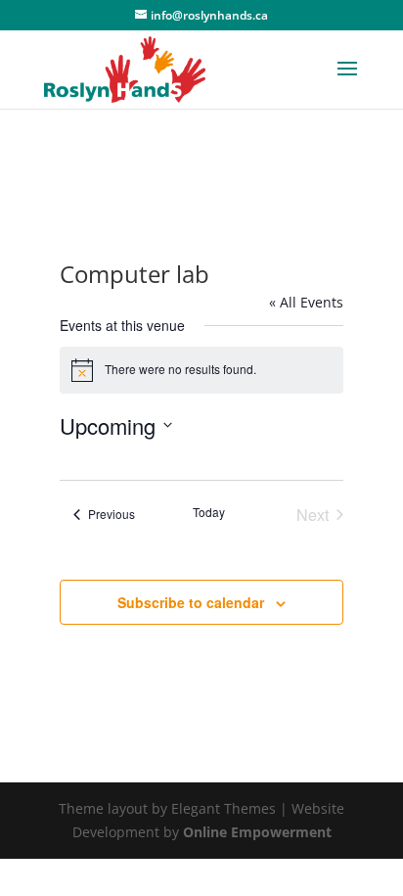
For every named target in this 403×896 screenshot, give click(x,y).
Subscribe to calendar (190, 602)
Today (209, 512)
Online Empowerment (257, 832)
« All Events (306, 302)
